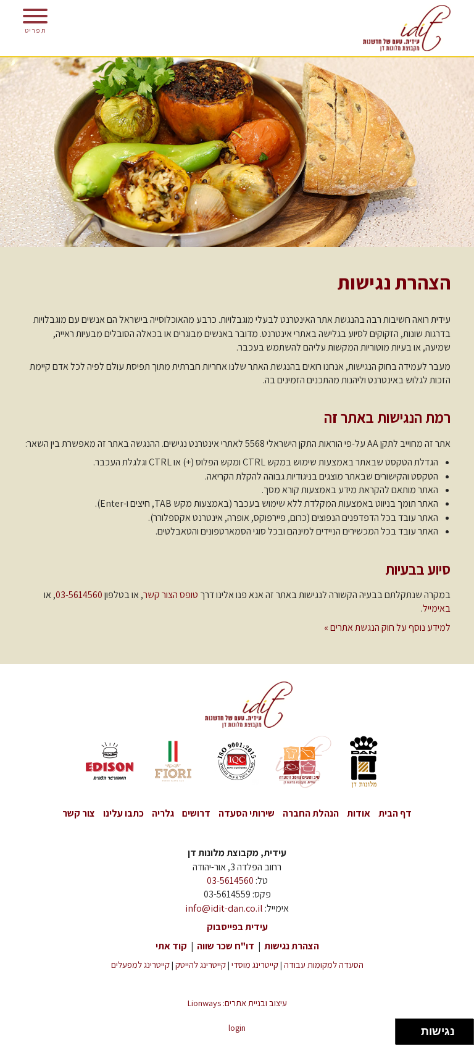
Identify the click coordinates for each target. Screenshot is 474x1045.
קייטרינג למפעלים (140, 964)
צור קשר (78, 813)
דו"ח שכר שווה (225, 945)
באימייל (437, 608)
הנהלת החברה (311, 813)
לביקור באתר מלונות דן (364, 762)
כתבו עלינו (123, 813)
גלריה (163, 813)
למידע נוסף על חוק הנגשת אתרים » (387, 627)
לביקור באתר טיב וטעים (300, 762)
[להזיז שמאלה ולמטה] (405, 1035)
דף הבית (395, 813)
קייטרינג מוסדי (254, 964)
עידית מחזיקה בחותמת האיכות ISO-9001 (237, 762)
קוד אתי (171, 945)
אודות (358, 813)
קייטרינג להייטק (200, 964)
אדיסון (110, 762)
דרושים (196, 813)
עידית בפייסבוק (237, 926)
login (237, 1027)
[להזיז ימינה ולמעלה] (412, 1028)
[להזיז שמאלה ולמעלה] (405, 1028)
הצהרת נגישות (291, 945)
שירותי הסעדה (246, 813)
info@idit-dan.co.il (224, 908)
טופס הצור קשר (170, 594)
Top (24, 1021)
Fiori (173, 762)
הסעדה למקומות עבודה (324, 964)
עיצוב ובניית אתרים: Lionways (237, 1003)
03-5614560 (79, 594)
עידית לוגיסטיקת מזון (395, 28)
